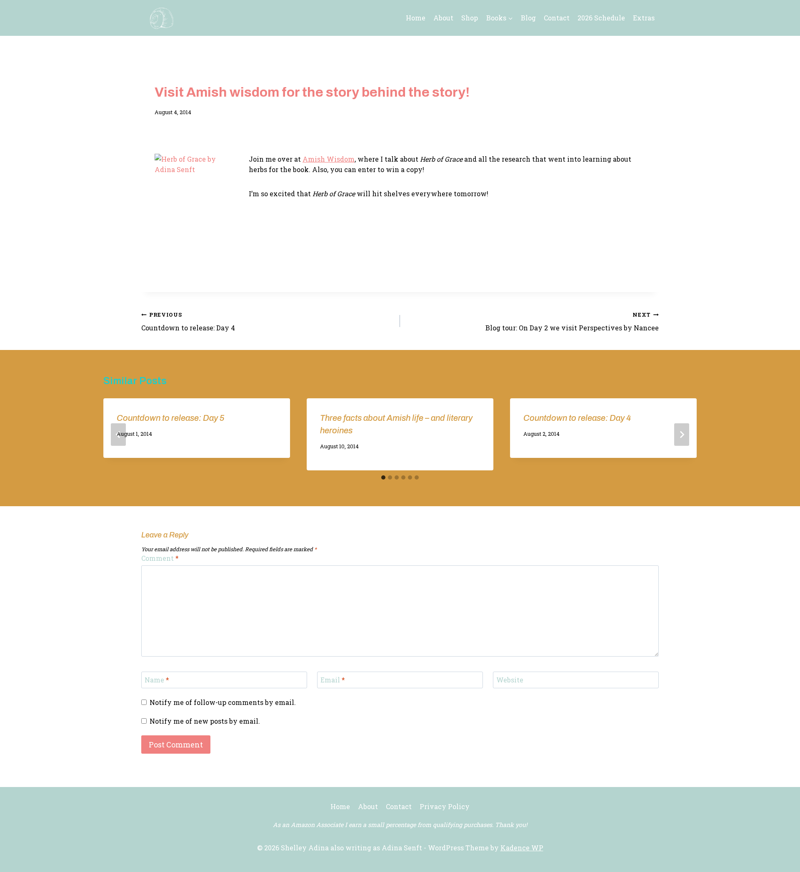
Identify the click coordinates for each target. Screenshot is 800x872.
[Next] (681, 434)
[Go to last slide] (118, 434)
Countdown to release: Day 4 (188, 321)
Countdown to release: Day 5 (170, 417)
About (443, 17)
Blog (528, 17)
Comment (160, 558)
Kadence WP (521, 847)
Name (157, 680)
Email (332, 680)
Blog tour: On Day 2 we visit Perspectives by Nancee (572, 321)
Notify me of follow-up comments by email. (223, 702)
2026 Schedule (601, 17)
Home (415, 17)
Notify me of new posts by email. (205, 721)
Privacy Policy (445, 806)
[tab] (383, 477)
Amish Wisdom (328, 159)
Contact (557, 17)
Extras (644, 17)
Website (509, 680)
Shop (469, 17)
